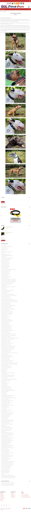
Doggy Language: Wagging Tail (6, 471)
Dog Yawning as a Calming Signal (6, 467)
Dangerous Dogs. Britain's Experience (6, 276)
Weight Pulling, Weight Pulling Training (7, 446)
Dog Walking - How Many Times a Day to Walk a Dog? (8, 286)
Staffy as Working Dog (4, 411)
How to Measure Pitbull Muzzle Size (6, 380)
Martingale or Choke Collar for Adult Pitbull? (7, 311)
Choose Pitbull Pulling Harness (6, 272)
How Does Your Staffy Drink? (5, 365)
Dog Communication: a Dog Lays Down (7, 466)
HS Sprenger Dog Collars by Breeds (6, 302)
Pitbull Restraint (4, 431)
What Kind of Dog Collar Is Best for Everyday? (7, 356)
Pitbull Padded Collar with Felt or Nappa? (7, 327)
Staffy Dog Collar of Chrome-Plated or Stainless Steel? (8, 346)
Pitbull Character (4, 381)
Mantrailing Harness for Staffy (5, 310)
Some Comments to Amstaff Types (6, 336)
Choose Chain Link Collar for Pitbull (6, 270)
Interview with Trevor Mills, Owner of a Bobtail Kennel (8, 305)
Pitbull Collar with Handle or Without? (6, 321)
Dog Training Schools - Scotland (6, 401)
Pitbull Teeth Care (4, 370)
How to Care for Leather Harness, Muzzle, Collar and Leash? (9, 295)
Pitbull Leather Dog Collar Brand (6, 326)
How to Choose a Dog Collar (24, 494)
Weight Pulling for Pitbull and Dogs (6, 430)
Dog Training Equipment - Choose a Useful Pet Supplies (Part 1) (10, 362)
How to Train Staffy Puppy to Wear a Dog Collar (8, 299)
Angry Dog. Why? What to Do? (5, 260)
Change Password (13, 495)
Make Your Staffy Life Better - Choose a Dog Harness (8, 309)
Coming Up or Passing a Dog (5, 472)
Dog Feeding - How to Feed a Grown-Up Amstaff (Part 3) (9, 281)
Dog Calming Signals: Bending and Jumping (7, 465)
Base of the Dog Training (5, 436)
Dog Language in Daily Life (5, 457)
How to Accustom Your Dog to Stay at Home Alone (8, 294)
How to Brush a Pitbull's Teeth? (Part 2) (6, 367)
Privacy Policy (2, 495)
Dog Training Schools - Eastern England (7, 396)
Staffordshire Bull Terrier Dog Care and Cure (7, 455)
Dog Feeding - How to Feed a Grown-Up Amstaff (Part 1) (9, 279)
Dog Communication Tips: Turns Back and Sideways (8, 461)
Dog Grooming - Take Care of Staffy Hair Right (7, 282)
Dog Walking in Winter (4, 287)
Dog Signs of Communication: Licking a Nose (7, 462)
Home (0, 11)
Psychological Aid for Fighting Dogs (6, 332)
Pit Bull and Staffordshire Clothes (6, 316)
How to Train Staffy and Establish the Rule (7, 246)
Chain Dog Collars (4, 425)
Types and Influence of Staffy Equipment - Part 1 (8, 412)
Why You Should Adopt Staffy (5, 357)
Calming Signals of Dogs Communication (7, 456)
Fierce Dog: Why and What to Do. (6, 291)
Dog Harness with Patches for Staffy (6, 284)
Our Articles (3, 250)
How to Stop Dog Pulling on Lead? (6, 296)
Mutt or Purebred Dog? (5, 417)
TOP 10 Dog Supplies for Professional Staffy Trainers (8, 477)
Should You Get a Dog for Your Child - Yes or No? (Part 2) (9, 335)
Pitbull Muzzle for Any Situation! (6, 426)
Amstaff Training (4, 256)
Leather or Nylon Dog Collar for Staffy (6, 306)
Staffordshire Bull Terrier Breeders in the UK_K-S (8, 445)
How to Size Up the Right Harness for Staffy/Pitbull (8, 482)
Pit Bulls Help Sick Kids (4, 317)
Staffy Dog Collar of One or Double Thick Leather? (8, 347)
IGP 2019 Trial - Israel (4, 247)
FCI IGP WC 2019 (4, 289)
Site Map (1, 499)
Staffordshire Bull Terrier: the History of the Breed (8, 372)
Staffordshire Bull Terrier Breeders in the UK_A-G (8, 437)
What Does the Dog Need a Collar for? (6, 355)
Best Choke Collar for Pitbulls (5, 264)
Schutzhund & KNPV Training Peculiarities (7, 410)
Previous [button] (1, 215)
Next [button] (30, 215)
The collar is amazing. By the (8, 232)
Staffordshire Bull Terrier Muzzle (6, 341)
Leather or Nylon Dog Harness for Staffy (7, 307)
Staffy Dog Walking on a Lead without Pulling (7, 440)
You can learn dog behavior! (5, 451)
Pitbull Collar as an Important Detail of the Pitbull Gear (8, 390)
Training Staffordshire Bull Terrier (6, 351)
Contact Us (1, 500)
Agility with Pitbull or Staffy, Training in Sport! (7, 360)
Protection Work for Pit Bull (5, 331)
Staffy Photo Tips (4, 392)
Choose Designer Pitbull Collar (6, 271)
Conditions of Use (2, 498)
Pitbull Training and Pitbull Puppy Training (7, 421)
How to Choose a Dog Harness (25, 495)
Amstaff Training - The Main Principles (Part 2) (7, 257)
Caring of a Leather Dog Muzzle (6, 450)
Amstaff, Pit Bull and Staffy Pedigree (6, 259)
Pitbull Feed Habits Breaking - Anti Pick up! (7, 432)
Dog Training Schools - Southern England (7, 402)
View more (3, 240)
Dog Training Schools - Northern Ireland (7, 387)
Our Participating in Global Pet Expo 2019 (7, 251)
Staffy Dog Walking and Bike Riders (6, 441)
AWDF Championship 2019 (5, 261)
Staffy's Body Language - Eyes (5, 382)
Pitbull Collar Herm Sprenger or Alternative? (7, 320)
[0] (28, 7)
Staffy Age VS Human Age (5, 391)
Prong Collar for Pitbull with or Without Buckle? (8, 330)
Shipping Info (2, 494)
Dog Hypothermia (4, 285)
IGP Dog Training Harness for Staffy (6, 304)
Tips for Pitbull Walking (5, 377)
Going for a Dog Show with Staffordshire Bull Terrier (8, 375)
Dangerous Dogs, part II (5, 275)
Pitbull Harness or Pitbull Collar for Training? (7, 452)
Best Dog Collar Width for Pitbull (6, 266)
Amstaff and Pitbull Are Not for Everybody (7, 255)
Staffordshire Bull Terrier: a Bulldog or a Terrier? (8, 342)
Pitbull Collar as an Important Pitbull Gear (7, 427)
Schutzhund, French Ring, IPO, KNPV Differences (8, 420)
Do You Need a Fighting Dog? (5, 277)
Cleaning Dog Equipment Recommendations (7, 400)
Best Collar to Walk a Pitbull (5, 265)
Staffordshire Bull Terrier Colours (6, 340)
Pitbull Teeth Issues (4, 371)
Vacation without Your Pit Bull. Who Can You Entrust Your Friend (10, 352)
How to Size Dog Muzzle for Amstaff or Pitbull (7, 485)
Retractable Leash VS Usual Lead (6, 415)
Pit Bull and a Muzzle (4, 406)
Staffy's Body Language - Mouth (6, 407)
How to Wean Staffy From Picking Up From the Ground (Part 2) (9, 301)
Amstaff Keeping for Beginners (6, 416)
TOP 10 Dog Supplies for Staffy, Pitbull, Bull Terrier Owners (9, 476)
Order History (12, 494)
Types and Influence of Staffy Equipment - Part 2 (8, 395)
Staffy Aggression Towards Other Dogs (7, 435)
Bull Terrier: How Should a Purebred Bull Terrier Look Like (9, 269)
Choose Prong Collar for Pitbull (6, 274)
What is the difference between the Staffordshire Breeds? (9, 397)
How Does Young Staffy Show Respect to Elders (8, 405)
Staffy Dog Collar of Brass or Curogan (6, 345)
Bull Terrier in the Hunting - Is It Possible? (7, 361)
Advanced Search (3, 203)
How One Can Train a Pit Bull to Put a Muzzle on (8, 376)
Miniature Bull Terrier (4, 315)
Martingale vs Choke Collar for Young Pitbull (7, 312)
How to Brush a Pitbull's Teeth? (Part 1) (6, 366)
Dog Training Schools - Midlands (6, 386)
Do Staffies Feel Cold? (4, 385)
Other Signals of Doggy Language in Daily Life (7, 475)
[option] (15, 215)
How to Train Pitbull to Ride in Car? (6, 297)
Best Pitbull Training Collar (5, 267)
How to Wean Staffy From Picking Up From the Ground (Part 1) (9, 300)
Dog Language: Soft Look (5, 460)
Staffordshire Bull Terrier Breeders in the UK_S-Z (8, 447)
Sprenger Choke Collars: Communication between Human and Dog (10, 337)
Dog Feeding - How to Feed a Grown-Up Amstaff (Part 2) (9, 280)
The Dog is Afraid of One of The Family (6, 350)
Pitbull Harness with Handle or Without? (7, 325)
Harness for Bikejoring (4, 292)
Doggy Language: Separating (5, 470)
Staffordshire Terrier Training (5, 422)
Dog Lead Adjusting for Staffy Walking (6, 442)
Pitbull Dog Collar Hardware (5, 322)
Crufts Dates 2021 (4, 245)
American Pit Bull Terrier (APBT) (6, 254)
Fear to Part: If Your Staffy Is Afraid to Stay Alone (8, 290)
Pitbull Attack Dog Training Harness (6, 319)
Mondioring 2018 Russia (5, 249)
